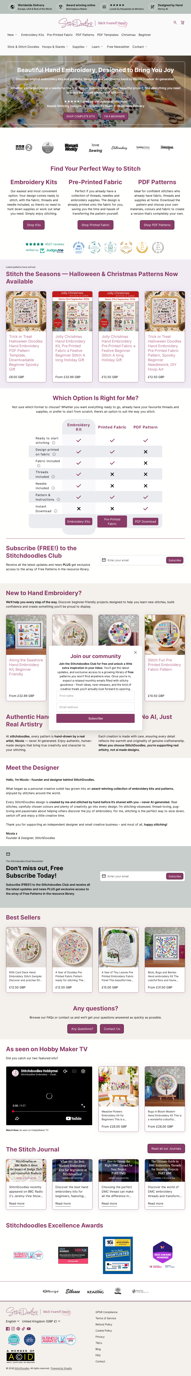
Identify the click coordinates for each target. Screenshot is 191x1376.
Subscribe (95, 718)
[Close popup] (135, 652)
